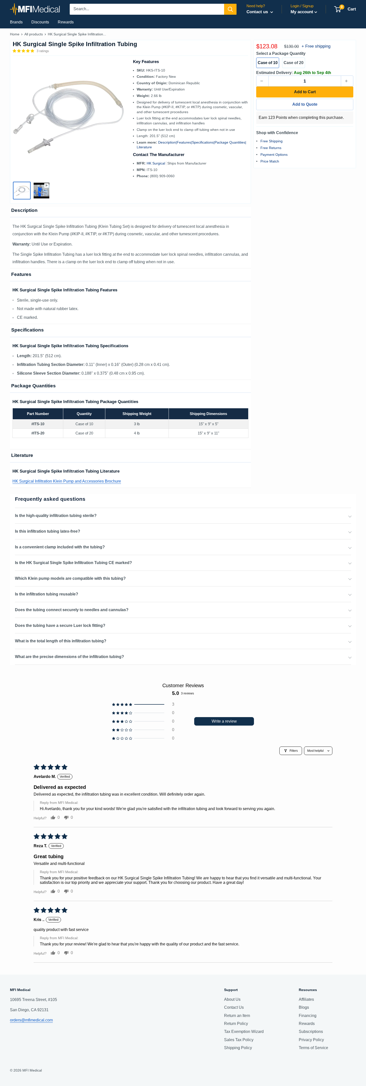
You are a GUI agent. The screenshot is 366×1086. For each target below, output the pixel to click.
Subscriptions (311, 1031)
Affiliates (306, 999)
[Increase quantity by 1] (347, 81)
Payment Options (274, 154)
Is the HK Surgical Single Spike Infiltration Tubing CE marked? (73, 563)
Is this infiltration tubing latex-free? (47, 531)
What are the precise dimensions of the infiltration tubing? (69, 657)
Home (14, 34)
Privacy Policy (311, 1040)
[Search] (230, 9)
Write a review (224, 721)
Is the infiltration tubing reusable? (46, 594)
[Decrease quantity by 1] (262, 81)
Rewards (66, 22)
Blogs (304, 1007)
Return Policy (236, 1023)
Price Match (269, 161)
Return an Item (237, 1015)
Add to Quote (304, 104)
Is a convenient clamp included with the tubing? (60, 547)
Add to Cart (305, 92)
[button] (24, 51)
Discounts (40, 22)
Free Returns (270, 148)
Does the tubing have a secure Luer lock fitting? (60, 625)
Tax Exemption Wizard (244, 1031)
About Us (232, 999)
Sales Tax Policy (238, 1040)
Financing (307, 1015)
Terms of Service (313, 1048)
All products (33, 34)
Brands (16, 22)
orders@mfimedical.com (31, 1020)
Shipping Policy (238, 1048)
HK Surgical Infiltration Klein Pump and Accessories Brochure (66, 481)
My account (302, 11)
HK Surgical (156, 163)
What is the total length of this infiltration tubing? (60, 641)
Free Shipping (271, 141)
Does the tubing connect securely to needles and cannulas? (71, 610)
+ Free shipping (316, 46)
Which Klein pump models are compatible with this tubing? (70, 578)
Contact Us (234, 1007)
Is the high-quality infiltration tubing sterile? (56, 515)
